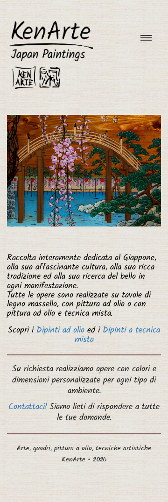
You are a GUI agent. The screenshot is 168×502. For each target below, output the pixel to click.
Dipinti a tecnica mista (118, 335)
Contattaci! (27, 408)
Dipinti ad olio (60, 331)
